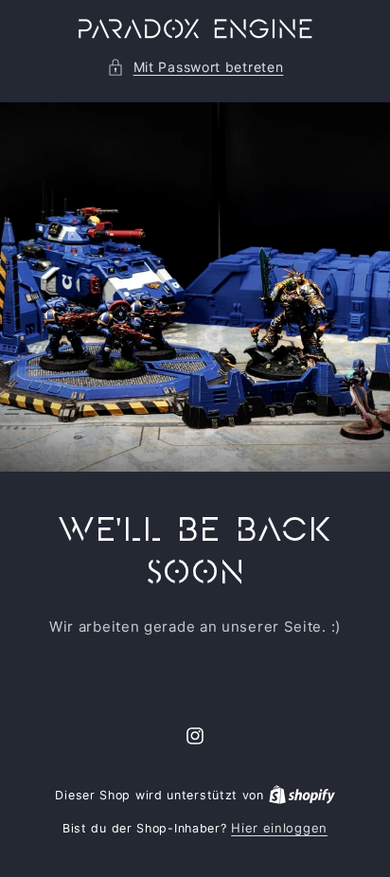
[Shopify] (302, 794)
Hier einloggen (279, 827)
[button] (195, 67)
